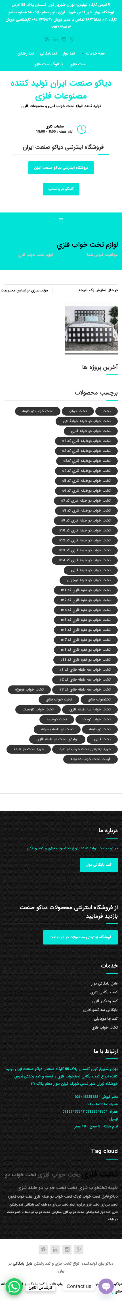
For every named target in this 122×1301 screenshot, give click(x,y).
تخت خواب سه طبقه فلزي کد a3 (85, 690)
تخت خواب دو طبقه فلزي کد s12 (85, 540)
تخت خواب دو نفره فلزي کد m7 (86, 640)
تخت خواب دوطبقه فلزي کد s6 (86, 491)
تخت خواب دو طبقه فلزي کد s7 (86, 501)
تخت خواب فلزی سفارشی (67, 1212)
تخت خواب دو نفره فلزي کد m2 (86, 600)
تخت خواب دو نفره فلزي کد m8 (86, 650)
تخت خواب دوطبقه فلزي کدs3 (87, 461)
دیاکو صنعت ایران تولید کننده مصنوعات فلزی (61, 90)
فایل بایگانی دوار (104, 984)
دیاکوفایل (109, 1196)
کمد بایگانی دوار (99, 865)
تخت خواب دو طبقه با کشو (32, 1212)
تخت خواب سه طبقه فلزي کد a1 (85, 670)
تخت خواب (78, 411)
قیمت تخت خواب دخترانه (90, 759)
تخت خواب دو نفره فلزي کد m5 (86, 620)
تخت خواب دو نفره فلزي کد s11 (85, 660)
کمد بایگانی (32, 1204)
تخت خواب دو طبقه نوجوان (89, 580)
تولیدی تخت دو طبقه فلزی (57, 739)
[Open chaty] (106, 1286)
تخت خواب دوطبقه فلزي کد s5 (86, 481)
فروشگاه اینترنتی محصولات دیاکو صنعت (80, 937)
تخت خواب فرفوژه (29, 690)
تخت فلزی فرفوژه (88, 1204)
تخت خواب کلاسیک (38, 709)
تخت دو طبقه (100, 729)
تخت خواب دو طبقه (37, 411)
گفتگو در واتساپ (61, 189)
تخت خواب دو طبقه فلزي (91, 431)
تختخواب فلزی (99, 699)
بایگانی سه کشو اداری (100, 1010)
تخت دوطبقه (57, 719)
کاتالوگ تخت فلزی (48, 64)
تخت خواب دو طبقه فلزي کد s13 (85, 550)
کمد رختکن (25, 54)
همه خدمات (95, 54)
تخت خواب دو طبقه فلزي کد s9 (86, 521)
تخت (106, 411)
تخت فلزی (78, 64)
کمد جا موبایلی (106, 1019)
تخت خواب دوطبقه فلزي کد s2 (86, 451)
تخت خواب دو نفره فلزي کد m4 (86, 610)
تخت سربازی (109, 1204)
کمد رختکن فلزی (105, 1001)
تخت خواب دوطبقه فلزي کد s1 (86, 441)
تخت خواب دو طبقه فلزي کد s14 (85, 560)
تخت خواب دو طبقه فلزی (91, 570)
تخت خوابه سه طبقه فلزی (90, 709)
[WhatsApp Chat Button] (14, 1286)
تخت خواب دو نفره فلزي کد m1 (86, 590)
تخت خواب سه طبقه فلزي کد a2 (85, 680)
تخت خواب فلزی (59, 699)
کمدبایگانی (48, 54)
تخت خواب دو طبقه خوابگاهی (87, 421)
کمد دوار (69, 54)
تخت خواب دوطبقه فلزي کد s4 (86, 471)
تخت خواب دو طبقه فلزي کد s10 (85, 530)
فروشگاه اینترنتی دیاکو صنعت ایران (61, 168)
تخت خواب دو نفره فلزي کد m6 (86, 630)
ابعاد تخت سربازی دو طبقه (58, 1204)
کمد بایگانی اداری (104, 992)
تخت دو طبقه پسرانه (57, 729)
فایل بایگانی (23, 1264)
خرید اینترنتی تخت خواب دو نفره (85, 749)
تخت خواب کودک (97, 719)
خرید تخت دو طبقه (29, 749)
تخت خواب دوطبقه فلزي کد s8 (86, 511)
